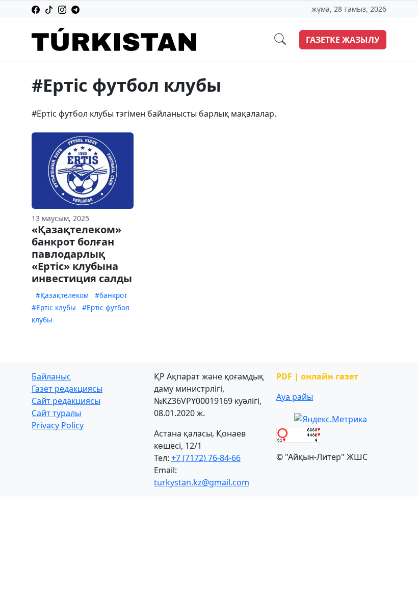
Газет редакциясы (67, 388)
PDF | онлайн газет (317, 376)
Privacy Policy (58, 425)
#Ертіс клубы (54, 307)
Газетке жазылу (343, 39)
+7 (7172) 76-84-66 (206, 457)
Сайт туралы (56, 413)
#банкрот (111, 295)
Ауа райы (294, 396)
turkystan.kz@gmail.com (201, 482)
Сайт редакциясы (66, 400)
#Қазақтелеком (62, 295)
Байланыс (51, 376)
